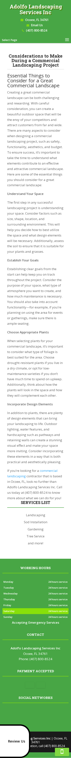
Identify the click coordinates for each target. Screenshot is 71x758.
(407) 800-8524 (36, 30)
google (28, 712)
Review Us (16, 741)
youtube (42, 712)
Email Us (37, 25)
